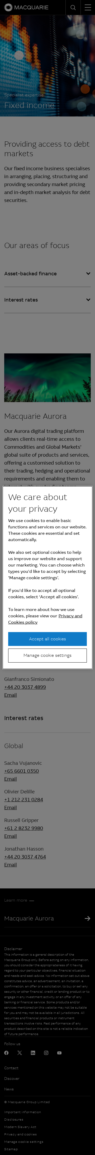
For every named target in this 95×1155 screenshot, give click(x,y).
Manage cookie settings (47, 655)
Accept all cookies (47, 639)
